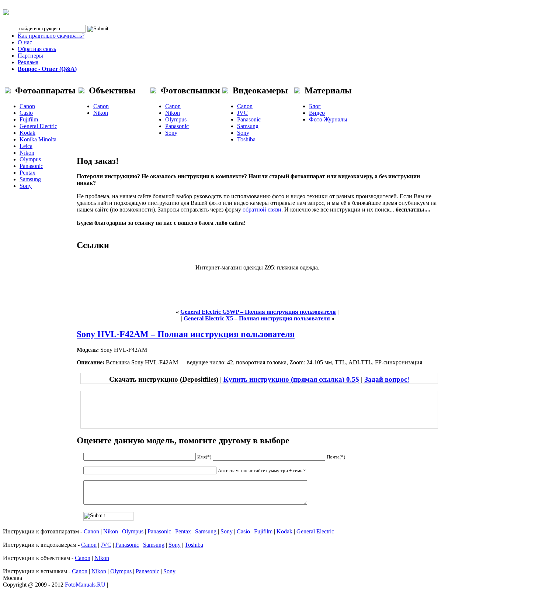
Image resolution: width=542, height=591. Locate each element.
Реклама (28, 62)
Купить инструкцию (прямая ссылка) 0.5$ (291, 379)
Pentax (27, 172)
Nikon (27, 153)
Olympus (30, 159)
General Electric (38, 126)
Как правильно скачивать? (51, 35)
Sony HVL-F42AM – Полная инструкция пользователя (186, 334)
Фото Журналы (328, 119)
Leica (26, 146)
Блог (315, 106)
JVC (242, 113)
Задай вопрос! (386, 379)
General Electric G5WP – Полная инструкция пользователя (258, 312)
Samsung (30, 179)
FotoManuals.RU (85, 584)
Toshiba (246, 139)
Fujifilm (29, 119)
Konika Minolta (38, 139)
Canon (27, 106)
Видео (317, 113)
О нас (25, 42)
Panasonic (31, 166)
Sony (26, 186)
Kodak (27, 133)
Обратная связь (37, 49)
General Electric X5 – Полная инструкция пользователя (257, 318)
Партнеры (30, 55)
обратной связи (262, 209)
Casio (26, 113)
